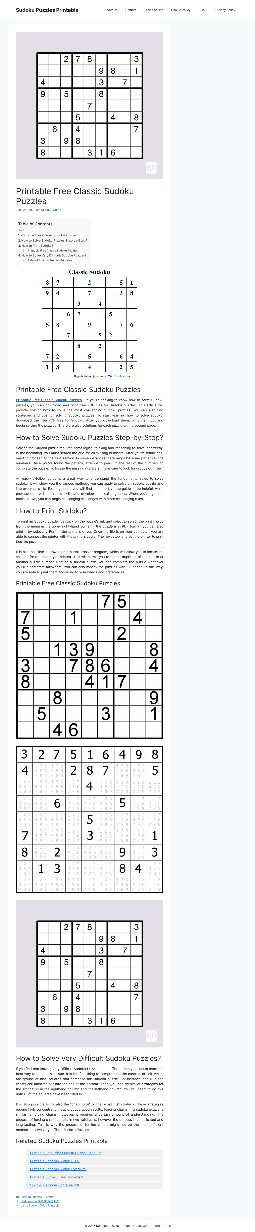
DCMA (202, 10)
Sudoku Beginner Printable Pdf (54, 1185)
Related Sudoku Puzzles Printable (50, 260)
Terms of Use (153, 10)
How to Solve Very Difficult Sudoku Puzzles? (54, 255)
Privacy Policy (225, 10)
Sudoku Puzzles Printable (47, 10)
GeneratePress (160, 1226)
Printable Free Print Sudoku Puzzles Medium (65, 1153)
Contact (130, 10)
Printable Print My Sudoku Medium (58, 1169)
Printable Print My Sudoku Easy (55, 1161)
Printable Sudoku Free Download (56, 1177)
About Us (110, 10)
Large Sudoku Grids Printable (40, 1205)
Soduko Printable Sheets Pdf (40, 1201)
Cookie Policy (180, 10)
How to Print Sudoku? (37, 246)
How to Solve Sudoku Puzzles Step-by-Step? (54, 240)
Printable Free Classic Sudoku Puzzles (49, 235)
